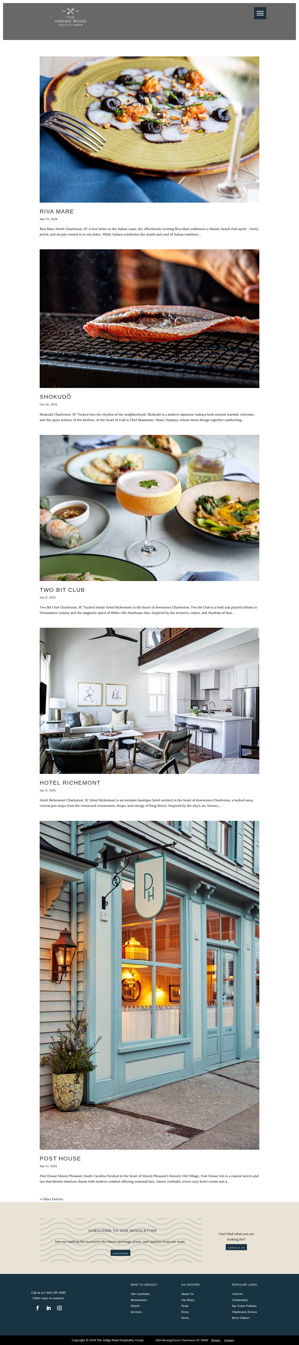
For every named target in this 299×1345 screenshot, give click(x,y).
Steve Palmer (241, 1318)
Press (185, 1312)
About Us (187, 1294)
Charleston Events (244, 1312)
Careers (237, 1294)
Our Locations (140, 1294)
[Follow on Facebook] (37, 1308)
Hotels (135, 1306)
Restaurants (139, 1300)
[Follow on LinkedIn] (48, 1308)
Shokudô (55, 397)
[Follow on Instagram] (59, 1308)
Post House (60, 1158)
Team (185, 1306)
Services (136, 1312)
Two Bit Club (62, 590)
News (185, 1318)
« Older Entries (51, 1199)
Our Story (187, 1300)
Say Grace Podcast (244, 1306)
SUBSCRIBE (120, 1253)
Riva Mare (57, 211)
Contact (229, 1340)
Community (240, 1300)
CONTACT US (236, 1248)
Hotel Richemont (70, 783)
